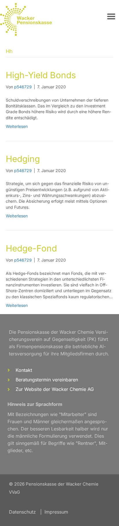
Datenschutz (22, 512)
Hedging (23, 159)
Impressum (56, 512)
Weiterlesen (17, 126)
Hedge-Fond (31, 248)
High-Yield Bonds (41, 75)
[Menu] (111, 16)
